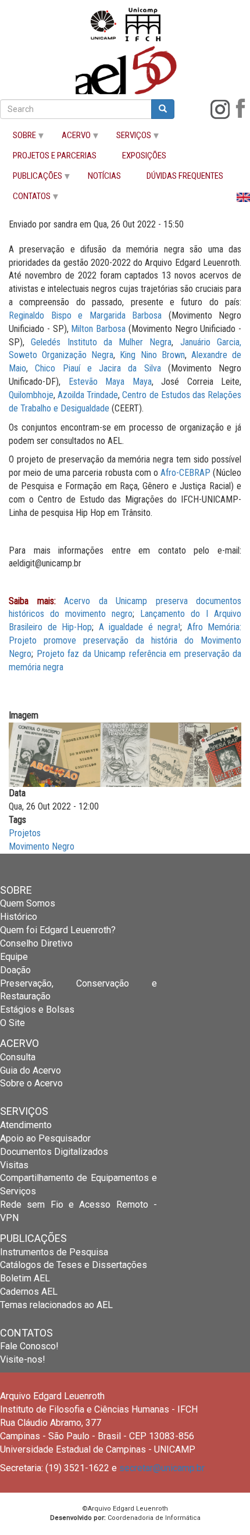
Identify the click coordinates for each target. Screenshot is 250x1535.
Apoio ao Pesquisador (45, 1138)
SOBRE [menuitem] (18, 138)
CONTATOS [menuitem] (25, 199)
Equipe (14, 956)
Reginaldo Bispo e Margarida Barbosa (85, 315)
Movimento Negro (41, 846)
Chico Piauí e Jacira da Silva (97, 368)
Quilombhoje (31, 394)
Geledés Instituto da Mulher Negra (101, 342)
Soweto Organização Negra (61, 354)
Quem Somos (27, 903)
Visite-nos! (22, 1359)
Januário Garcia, (210, 342)
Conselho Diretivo (36, 943)
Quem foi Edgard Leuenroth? (58, 930)
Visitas (14, 1165)
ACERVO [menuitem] (70, 138)
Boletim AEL (25, 1278)
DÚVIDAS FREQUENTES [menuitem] (185, 176)
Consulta (17, 1057)
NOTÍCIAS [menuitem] (104, 176)
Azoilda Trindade (88, 394)
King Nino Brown (152, 354)
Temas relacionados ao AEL (56, 1304)
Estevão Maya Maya (110, 381)
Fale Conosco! (29, 1346)
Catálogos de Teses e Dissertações (73, 1264)
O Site (12, 1022)
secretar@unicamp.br (162, 1467)
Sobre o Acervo (31, 1083)
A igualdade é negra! (140, 627)
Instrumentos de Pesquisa (54, 1252)
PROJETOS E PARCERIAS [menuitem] (55, 155)
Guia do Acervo (30, 1070)
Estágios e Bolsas (37, 1009)
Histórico (18, 916)
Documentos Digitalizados (54, 1151)
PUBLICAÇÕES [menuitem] (31, 178)
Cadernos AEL (29, 1291)
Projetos (25, 833)
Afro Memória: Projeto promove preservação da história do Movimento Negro (125, 640)
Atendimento (26, 1125)
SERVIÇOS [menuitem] (127, 138)
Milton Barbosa (98, 328)
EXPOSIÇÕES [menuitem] (144, 155)
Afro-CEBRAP (185, 472)
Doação (15, 970)
